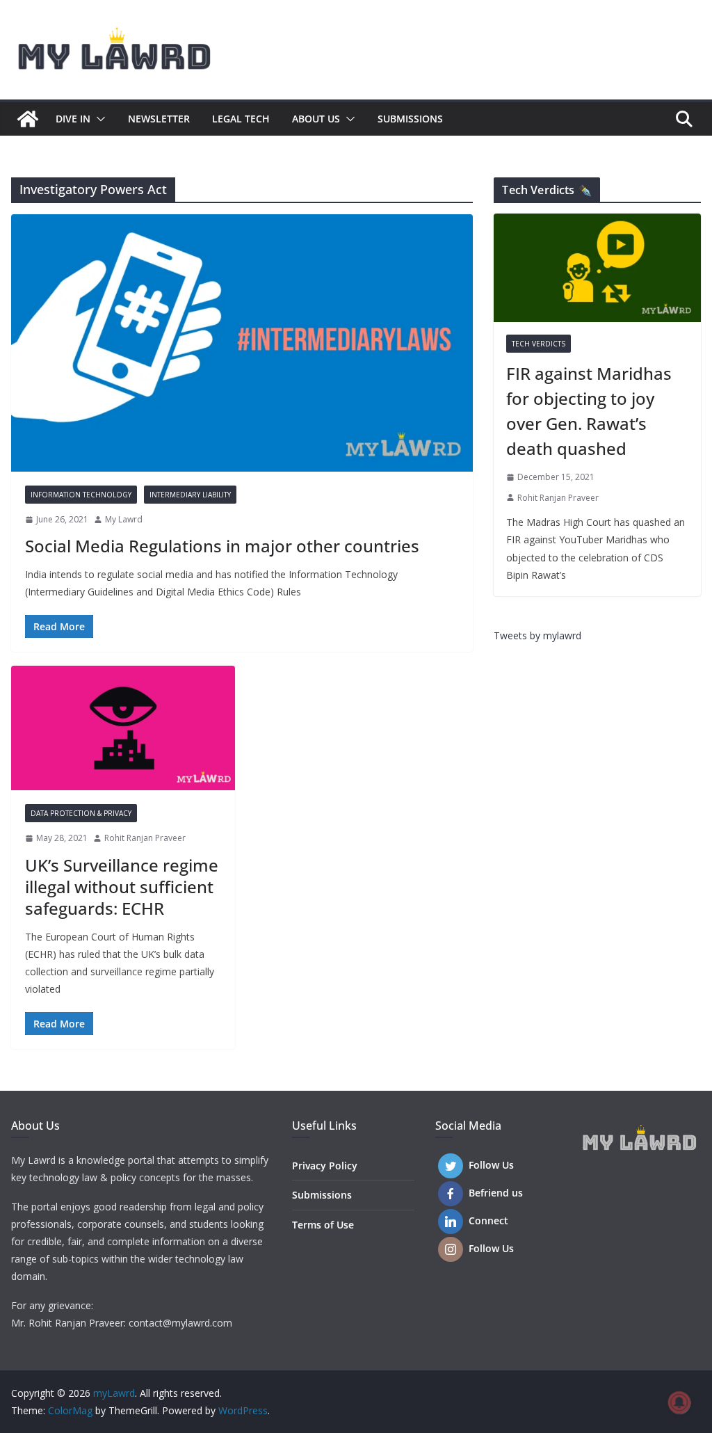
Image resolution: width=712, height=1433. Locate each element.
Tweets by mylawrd (537, 635)
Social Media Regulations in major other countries (222, 545)
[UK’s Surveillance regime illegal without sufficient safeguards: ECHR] (123, 728)
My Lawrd (124, 519)
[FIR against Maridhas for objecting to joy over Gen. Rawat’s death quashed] (597, 268)
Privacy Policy (324, 1165)
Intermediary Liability (190, 494)
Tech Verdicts (538, 344)
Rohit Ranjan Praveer (145, 838)
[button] (98, 119)
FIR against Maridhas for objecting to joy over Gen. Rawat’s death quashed (589, 411)
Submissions (410, 118)
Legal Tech (241, 118)
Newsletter (159, 118)
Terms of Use (323, 1224)
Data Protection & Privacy (81, 813)
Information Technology (81, 494)
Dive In (73, 118)
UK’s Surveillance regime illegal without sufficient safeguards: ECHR (121, 887)
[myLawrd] (27, 119)
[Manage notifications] (679, 1402)
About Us (316, 118)
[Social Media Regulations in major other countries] (242, 343)
